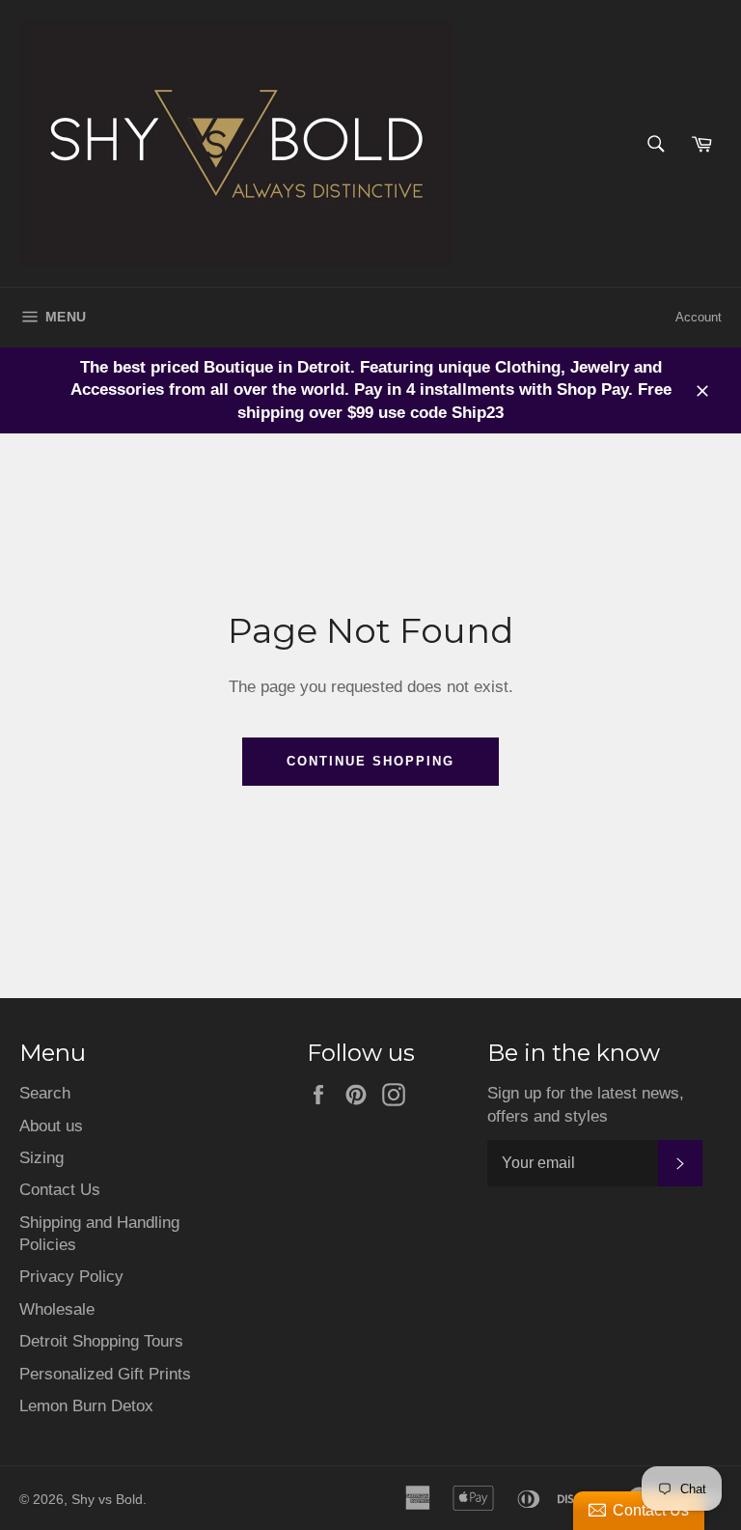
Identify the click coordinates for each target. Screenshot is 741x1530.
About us (51, 1126)
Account (698, 317)
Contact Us (59, 1190)
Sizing (41, 1158)
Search (44, 1093)
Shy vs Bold (107, 1499)
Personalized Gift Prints (105, 1374)
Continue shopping (370, 761)
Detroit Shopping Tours (101, 1341)
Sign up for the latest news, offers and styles (585, 1104)
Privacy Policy (71, 1276)
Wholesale (57, 1309)
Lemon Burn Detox (86, 1406)
